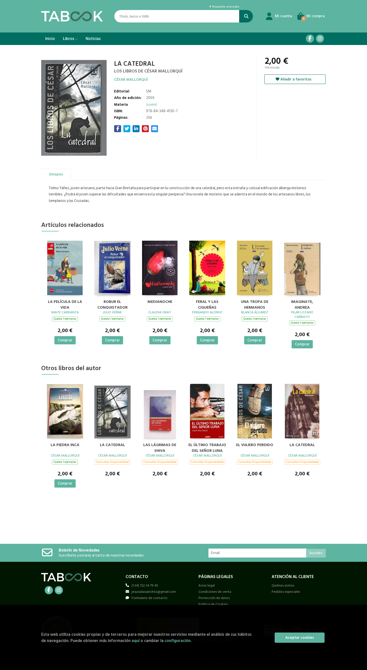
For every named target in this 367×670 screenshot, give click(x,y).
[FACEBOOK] (310, 38)
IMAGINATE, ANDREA (302, 304)
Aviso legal (206, 585)
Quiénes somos (283, 585)
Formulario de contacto (150, 598)
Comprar (65, 340)
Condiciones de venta (214, 592)
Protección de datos (214, 598)
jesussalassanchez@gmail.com (154, 592)
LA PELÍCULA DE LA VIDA (65, 304)
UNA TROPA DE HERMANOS (254, 304)
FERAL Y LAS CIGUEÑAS (207, 304)
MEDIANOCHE (160, 302)
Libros (69, 38)
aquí (136, 640)
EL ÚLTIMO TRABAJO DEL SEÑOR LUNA (207, 447)
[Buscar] (246, 16)
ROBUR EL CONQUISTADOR (112, 304)
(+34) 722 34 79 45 (145, 585)
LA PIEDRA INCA (65, 445)
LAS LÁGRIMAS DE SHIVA (159, 447)
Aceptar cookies (299, 638)
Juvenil (151, 104)
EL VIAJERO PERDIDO (254, 445)
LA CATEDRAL (112, 445)
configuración (177, 640)
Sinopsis (56, 174)
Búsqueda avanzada (225, 6)
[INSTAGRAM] (320, 38)
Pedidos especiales (286, 592)
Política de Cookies (213, 604)
